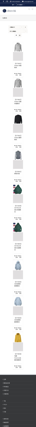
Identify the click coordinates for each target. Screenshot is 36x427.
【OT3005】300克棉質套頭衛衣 (17, 284)
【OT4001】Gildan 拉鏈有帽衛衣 (17, 101)
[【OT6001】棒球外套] (18, 159)
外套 (5, 412)
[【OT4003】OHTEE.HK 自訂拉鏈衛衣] (18, 231)
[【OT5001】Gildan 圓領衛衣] (18, 123)
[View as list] (19, 35)
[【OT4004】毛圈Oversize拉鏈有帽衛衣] (18, 342)
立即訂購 (16, 74)
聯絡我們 (6, 422)
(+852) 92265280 (15, 1)
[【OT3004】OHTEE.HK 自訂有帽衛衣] (18, 193)
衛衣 (5, 408)
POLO (5, 404)
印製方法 (6, 390)
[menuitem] (13, 5)
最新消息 (6, 419)
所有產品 (6, 386)
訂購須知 (6, 394)
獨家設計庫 (7, 383)
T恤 (5, 401)
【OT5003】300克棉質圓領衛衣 (17, 320)
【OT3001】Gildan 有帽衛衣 (17, 65)
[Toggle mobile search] (29, 9)
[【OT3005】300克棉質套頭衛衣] (18, 269)
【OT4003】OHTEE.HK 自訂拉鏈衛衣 (17, 247)
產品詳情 (20, 74)
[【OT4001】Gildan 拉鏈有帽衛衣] (18, 87)
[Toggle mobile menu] (32, 9)
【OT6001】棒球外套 (17, 173)
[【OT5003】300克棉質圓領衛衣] (18, 306)
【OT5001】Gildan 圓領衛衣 (17, 138)
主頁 (5, 379)
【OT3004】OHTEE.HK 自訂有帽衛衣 (17, 209)
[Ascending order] (25, 27)
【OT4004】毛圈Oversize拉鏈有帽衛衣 (17, 357)
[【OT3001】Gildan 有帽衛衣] (18, 51)
